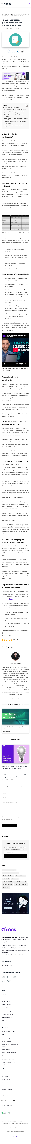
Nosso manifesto (6, 1079)
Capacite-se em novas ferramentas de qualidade (13, 126)
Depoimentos (5, 1076)
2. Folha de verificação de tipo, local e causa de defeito (17, 119)
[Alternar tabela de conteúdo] (26, 105)
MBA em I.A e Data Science (8, 1049)
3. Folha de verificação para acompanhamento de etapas (16, 122)
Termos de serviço (6, 1086)
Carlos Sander (15, 664)
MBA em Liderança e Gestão (8, 1038)
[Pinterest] (11, 647)
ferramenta (23, 57)
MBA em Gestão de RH (7, 1041)
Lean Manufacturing (7, 881)
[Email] (21, 51)
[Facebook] (9, 51)
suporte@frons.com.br (7, 965)
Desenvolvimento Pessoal (9, 870)
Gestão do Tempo (20, 876)
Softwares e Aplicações (7, 1014)
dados (19, 83)
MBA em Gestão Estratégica (8, 1031)
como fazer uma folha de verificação (18, 576)
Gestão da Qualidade (8, 876)
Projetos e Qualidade (6, 1004)
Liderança (18, 881)
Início (3, 14)
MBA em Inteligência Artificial (8, 1034)
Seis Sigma (5, 887)
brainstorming (7, 166)
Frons (10, 599)
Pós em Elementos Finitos (8, 1059)
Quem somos (5, 1073)
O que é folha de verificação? (11, 107)
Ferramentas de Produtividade (10, 873)
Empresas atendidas (6, 1082)
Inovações (14, 878)
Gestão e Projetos (6, 1001)
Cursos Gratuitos (6, 994)
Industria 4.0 (6, 878)
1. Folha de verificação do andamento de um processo (16, 115)
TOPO (16, 1136)
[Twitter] (13, 51)
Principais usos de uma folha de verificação (16, 109)
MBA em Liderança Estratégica (9, 1052)
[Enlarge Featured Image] (15, 39)
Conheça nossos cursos (8, 630)
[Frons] (7, 4)
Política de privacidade (7, 1089)
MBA (25, 881)
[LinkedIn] (17, 51)
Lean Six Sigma (5, 998)
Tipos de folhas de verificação (11, 113)
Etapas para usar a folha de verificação (16, 111)
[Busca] (29, 3)
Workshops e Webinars (7, 1017)
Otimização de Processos (21, 884)
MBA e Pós (4, 1020)
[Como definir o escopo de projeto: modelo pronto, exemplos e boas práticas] (15, 754)
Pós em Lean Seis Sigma (7, 1055)
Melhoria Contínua (7, 884)
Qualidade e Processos (8, 13)
